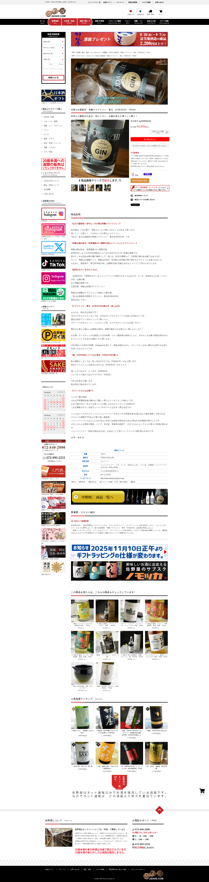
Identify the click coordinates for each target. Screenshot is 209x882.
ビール (46, 134)
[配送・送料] (150, 11)
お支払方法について (51, 181)
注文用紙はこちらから (55, 461)
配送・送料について (51, 185)
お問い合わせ (159, 2)
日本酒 (78, 52)
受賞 (136, 175)
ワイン (46, 130)
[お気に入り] (130, 11)
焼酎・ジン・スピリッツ (53, 126)
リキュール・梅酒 (50, 121)
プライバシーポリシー (138, 869)
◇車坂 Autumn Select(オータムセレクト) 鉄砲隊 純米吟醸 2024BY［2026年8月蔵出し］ (132, 733)
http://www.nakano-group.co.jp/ (112, 478)
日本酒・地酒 (49, 117)
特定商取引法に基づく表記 (117, 869)
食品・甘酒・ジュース (52, 143)
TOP (73, 52)
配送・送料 (87, 869)
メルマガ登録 (146, 2)
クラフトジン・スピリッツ (84, 56)
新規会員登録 (132, 2)
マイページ (120, 2)
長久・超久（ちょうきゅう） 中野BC (94, 52)
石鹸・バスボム (50, 147)
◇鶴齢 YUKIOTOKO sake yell (157, 730)
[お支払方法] (140, 11)
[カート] (160, 11)
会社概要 (47, 189)
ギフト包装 (48, 152)
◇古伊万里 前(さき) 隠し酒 (83, 766)
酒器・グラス (49, 139)
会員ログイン (107, 2)
